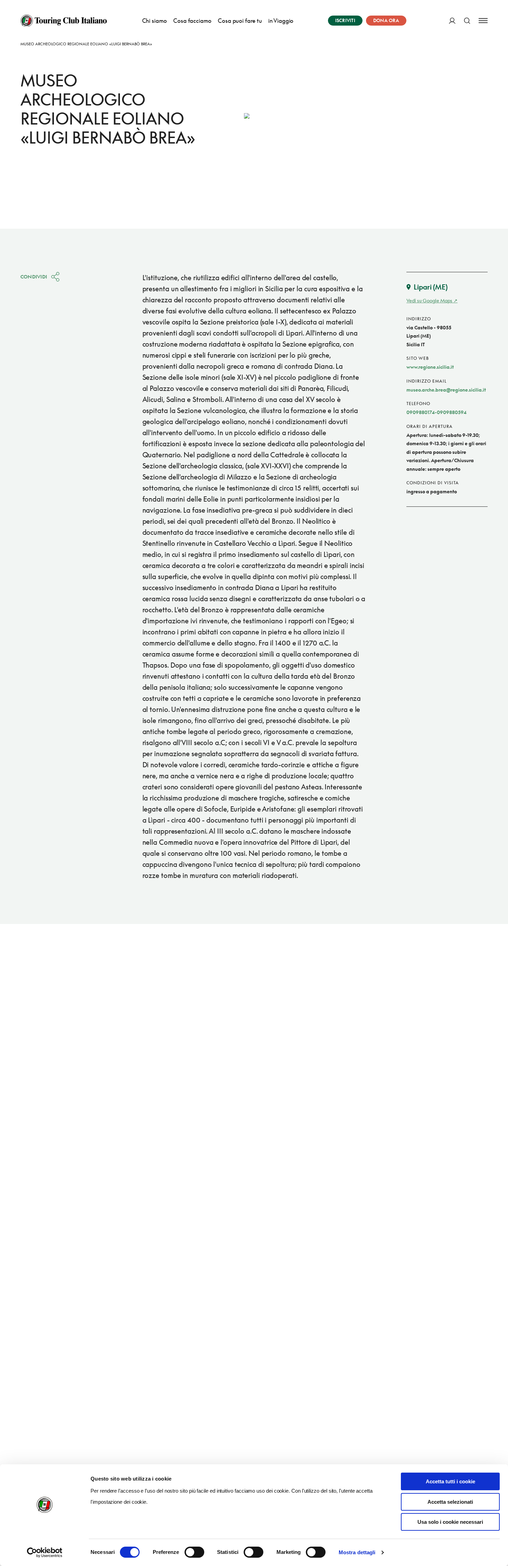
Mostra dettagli (357, 1552)
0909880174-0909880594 (436, 412)
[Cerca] (467, 20)
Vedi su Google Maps (429, 300)
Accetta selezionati (450, 1502)
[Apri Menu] (483, 20)
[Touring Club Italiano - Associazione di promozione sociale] (63, 21)
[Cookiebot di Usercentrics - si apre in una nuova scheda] (45, 1552)
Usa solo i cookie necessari (450, 1522)
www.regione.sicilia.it (430, 367)
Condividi (33, 277)
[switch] (194, 1552)
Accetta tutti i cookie (450, 1481)
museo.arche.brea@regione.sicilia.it (446, 390)
